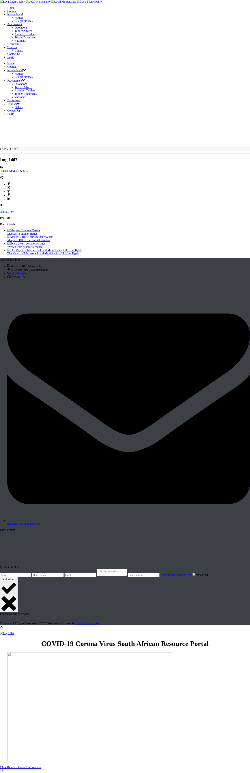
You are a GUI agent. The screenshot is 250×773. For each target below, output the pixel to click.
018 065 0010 (18, 273)
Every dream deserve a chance (24, 246)
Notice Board (15, 14)
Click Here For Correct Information (20, 767)
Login (10, 57)
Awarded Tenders (25, 34)
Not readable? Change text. (176, 574)
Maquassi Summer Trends (22, 233)
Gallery (19, 50)
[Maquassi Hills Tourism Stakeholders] (30, 236)
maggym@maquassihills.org (23, 523)
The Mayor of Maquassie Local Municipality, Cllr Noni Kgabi (43, 253)
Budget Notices (24, 20)
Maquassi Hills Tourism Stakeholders (28, 240)
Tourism (12, 47)
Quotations (21, 27)
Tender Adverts (23, 30)
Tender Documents (26, 37)
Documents (13, 44)
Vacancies (20, 40)
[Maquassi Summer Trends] (23, 230)
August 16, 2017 (18, 170)
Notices (19, 17)
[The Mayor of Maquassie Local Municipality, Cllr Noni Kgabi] (44, 250)
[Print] (1, 205)
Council (11, 11)
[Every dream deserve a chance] (26, 243)
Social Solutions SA (87, 623)
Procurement (14, 24)
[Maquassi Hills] (51, 1)
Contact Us (13, 53)
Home (10, 7)
